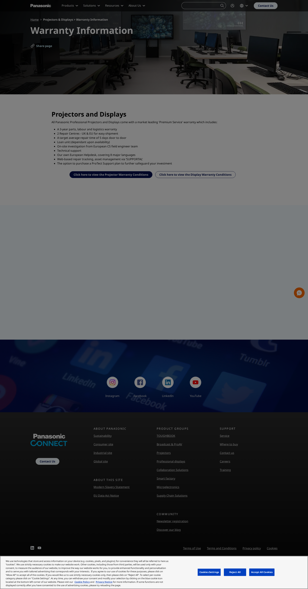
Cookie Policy (82, 581)
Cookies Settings (209, 572)
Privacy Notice (104, 581)
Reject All (235, 572)
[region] (154, 572)
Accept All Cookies (262, 572)
